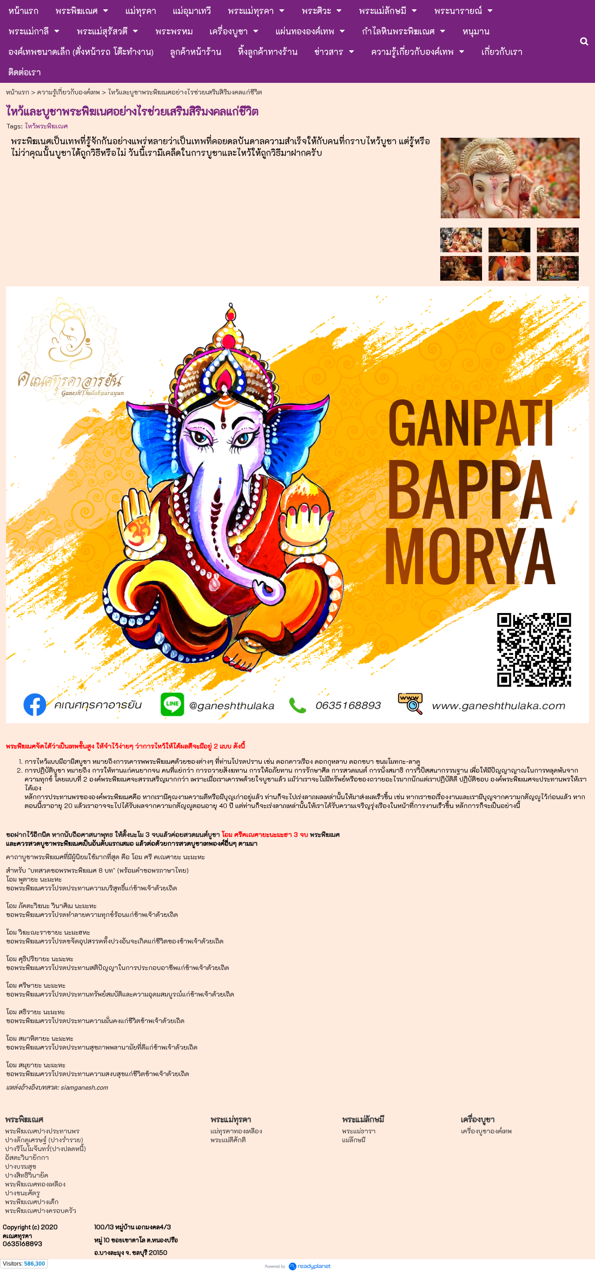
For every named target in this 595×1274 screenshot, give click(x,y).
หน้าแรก (17, 92)
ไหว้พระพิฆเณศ (46, 125)
